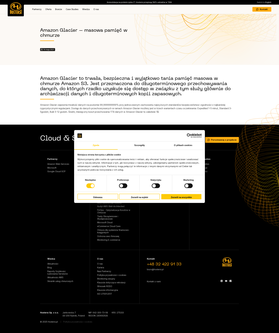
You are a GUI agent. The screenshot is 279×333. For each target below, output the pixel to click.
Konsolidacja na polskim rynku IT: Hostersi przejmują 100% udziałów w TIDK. (139, 2)
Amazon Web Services (58, 164)
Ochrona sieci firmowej (108, 236)
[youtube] (226, 281)
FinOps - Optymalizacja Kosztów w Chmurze (113, 211)
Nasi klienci (202, 171)
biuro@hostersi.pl (155, 269)
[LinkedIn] (222, 281)
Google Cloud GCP (56, 171)
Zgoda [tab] (96, 145)
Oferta (48, 9)
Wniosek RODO (104, 286)
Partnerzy (37, 9)
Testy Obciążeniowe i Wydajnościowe (107, 217)
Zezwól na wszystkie (181, 197)
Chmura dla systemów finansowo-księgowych (113, 231)
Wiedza (86, 9)
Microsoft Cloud (104, 222)
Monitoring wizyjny (106, 279)
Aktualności (52, 264)
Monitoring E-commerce (108, 240)
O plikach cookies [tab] (183, 145)
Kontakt (264, 9)
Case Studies (72, 9)
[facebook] (231, 281)
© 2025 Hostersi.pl (49, 321)
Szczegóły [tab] (139, 145)
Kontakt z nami (154, 281)
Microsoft (51, 168)
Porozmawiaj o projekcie (224, 140)
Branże (58, 9)
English (264, 2)
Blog (49, 267)
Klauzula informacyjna (107, 290)
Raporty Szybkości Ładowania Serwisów (57, 272)
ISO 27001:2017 (104, 294)
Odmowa (97, 197)
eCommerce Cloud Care (108, 226)
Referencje (202, 168)
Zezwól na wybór (139, 197)
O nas (96, 9)
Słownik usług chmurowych (60, 281)
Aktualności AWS (55, 277)
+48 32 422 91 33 (164, 264)
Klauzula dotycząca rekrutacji (111, 282)
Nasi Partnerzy (104, 271)
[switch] (123, 186)
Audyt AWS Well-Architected (110, 206)
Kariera (100, 267)
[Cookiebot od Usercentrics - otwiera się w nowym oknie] (189, 135)
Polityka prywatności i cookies (111, 275)
